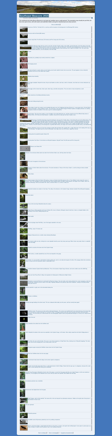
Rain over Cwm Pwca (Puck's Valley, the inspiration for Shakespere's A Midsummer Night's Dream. (50, 274)
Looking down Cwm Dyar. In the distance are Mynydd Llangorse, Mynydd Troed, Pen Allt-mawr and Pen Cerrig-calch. (54, 140)
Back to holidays (42, 432)
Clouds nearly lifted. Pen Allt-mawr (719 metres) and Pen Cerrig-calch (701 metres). (46, 39)
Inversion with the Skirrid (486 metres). (36, 33)
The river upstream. (30, 404)
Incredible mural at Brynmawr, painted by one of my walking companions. (44, 419)
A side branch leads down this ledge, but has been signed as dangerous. (44, 359)
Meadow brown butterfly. (33, 76)
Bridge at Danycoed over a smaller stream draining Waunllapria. (42, 235)
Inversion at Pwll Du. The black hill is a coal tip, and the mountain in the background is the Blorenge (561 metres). (53, 27)
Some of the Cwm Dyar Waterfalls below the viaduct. (39, 203)
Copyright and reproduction (66, 432)
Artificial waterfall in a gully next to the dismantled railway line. (39, 287)
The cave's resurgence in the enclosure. (37, 161)
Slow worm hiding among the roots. (36, 101)
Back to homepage (53, 432)
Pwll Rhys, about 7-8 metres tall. (35, 228)
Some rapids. (31, 216)
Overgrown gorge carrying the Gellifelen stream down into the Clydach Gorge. (45, 347)
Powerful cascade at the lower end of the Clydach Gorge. (40, 247)
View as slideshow (55, 24)
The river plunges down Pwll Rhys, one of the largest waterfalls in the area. (44, 222)
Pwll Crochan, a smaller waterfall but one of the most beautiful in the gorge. (44, 253)
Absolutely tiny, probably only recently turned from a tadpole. (41, 57)
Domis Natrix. (31, 173)
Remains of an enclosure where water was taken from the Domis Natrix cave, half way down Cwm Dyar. (48, 152)
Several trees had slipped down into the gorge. (36, 389)
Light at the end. (31, 317)
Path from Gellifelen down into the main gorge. (38, 353)
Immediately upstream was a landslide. (34, 381)
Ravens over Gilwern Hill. (36, 146)
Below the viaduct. (30, 195)
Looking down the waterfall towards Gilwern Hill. (38, 134)
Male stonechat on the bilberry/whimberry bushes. (39, 95)
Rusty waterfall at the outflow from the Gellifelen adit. (37, 323)
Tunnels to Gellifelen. (32, 296)
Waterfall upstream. (32, 413)
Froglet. (29, 51)
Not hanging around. (32, 63)
